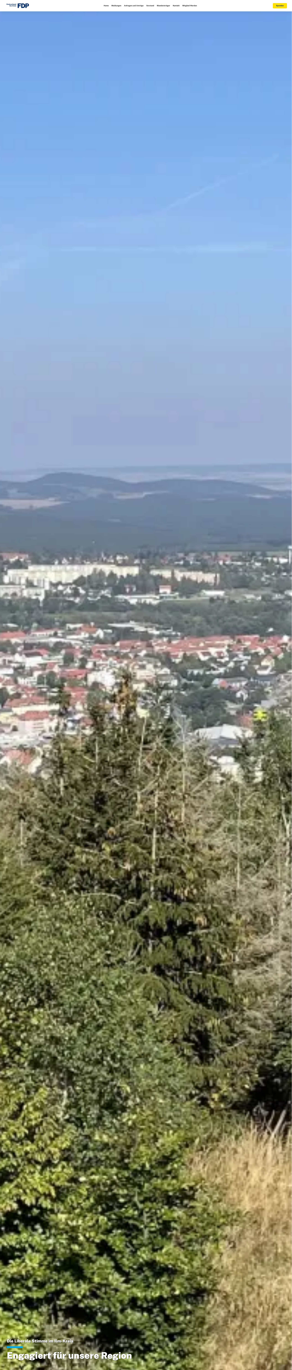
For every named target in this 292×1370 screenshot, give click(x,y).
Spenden (280, 6)
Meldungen (116, 6)
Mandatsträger (163, 6)
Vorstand (150, 6)
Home (106, 6)
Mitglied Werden (189, 6)
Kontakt (176, 6)
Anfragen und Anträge (133, 6)
